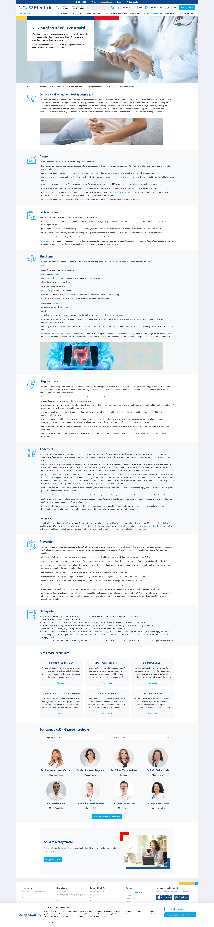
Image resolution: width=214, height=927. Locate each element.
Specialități (107, 13)
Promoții (155, 13)
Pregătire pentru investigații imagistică (70, 895)
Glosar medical (56, 87)
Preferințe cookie (178, 909)
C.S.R (92, 901)
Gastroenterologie (76, 729)
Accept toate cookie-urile (180, 915)
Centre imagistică (62, 891)
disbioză (120, 177)
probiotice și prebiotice (51, 474)
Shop (140, 7)
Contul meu (172, 7)
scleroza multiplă (149, 526)
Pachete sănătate (143, 13)
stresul (57, 232)
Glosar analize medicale (65, 901)
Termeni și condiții (29, 901)
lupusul (121, 526)
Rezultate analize (155, 7)
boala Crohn (120, 192)
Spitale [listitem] (81, 13)
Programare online (186, 7)
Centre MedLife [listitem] (69, 13)
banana (78, 483)
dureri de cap (46, 290)
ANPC (24, 895)
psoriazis (55, 303)
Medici (59, 13)
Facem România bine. (26, 13)
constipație (55, 274)
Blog (161, 13)
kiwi (103, 483)
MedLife (43, 86)
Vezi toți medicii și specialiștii (107, 816)
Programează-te (53, 859)
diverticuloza (46, 241)
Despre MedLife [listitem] (171, 13)
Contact (128, 901)
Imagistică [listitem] (117, 13)
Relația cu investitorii (187, 13)
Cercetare (94, 898)
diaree (43, 274)
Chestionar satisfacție (133, 898)
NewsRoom (94, 895)
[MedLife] (35, 7)
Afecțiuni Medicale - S (96, 86)
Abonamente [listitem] (129, 13)
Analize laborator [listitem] (93, 13)
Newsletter (126, 7)
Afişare (47, 923)
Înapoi (31, 86)
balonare (45, 266)
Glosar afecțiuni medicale (75, 86)
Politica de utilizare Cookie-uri (33, 891)
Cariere (128, 895)
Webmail (25, 898)
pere (98, 483)
